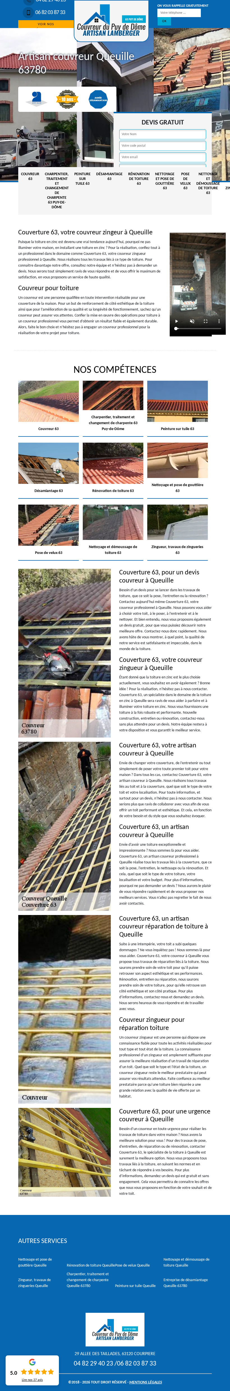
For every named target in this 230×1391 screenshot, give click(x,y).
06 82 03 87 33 (50, 12)
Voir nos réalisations (46, 27)
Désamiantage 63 (109, 176)
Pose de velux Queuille (132, 1265)
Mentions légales (145, 1382)
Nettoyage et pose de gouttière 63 (164, 181)
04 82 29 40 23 (93, 1363)
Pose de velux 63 (185, 181)
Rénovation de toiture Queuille (91, 1265)
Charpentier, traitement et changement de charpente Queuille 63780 (88, 1280)
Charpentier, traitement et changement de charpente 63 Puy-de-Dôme (57, 190)
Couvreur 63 (30, 176)
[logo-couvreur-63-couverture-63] (111, 21)
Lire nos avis (32, 1380)
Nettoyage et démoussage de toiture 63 (208, 183)
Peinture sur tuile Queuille (135, 1286)
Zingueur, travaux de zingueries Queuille (34, 1283)
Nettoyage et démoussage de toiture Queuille (187, 1263)
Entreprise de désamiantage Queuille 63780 (186, 1283)
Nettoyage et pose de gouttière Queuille (35, 1263)
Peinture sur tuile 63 (82, 179)
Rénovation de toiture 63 (139, 179)
